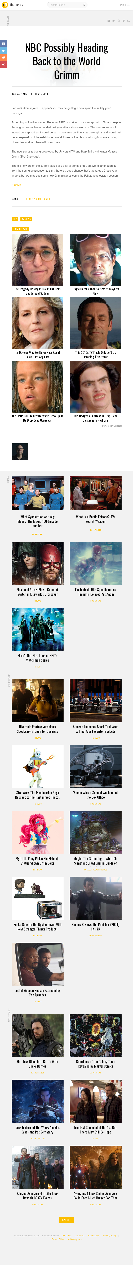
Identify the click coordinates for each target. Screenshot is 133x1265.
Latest (66, 1219)
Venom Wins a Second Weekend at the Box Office (95, 795)
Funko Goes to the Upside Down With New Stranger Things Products (37, 927)
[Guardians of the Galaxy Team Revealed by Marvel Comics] (96, 1035)
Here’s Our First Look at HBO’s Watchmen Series (37, 658)
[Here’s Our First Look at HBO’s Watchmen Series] (38, 629)
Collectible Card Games (95, 870)
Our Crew (66, 1235)
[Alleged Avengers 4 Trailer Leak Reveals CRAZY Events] (38, 1167)
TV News (38, 667)
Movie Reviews (95, 935)
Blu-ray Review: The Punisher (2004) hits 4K (95, 927)
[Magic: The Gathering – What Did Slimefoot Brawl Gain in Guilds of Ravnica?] (96, 832)
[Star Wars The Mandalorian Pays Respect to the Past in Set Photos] (38, 766)
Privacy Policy (109, 1235)
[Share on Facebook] (3, 43)
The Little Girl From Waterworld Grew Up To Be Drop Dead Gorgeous (37, 417)
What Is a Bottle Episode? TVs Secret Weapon (95, 518)
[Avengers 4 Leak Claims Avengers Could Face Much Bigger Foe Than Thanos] (96, 1167)
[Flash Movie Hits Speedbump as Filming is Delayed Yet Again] (96, 563)
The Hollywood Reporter (37, 199)
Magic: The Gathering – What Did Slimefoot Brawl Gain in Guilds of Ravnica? (95, 863)
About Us (79, 1235)
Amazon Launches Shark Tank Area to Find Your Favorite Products (95, 729)
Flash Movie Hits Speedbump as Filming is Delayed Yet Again (95, 592)
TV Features (37, 534)
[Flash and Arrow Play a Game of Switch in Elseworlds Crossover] (38, 563)
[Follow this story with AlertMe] (3, 64)
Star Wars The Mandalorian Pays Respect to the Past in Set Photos (37, 795)
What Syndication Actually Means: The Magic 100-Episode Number (37, 521)
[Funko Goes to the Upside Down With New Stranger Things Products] (38, 898)
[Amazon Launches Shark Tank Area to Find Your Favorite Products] (96, 700)
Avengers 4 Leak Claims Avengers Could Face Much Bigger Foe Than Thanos (95, 1198)
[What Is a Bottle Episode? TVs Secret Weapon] (96, 493)
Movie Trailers (37, 1138)
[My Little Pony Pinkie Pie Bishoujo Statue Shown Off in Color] (38, 832)
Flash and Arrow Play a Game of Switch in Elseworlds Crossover (37, 592)
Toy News (37, 870)
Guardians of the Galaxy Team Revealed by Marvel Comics (95, 1064)
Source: (16, 199)
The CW (37, 601)
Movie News (95, 601)
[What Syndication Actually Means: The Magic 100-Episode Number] (38, 493)
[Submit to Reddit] (3, 57)
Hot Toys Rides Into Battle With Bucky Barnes (37, 1064)
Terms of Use (58, 1239)
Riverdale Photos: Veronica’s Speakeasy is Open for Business (37, 729)
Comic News (95, 1073)
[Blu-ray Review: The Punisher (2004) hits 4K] (96, 898)
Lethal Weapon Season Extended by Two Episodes (37, 992)
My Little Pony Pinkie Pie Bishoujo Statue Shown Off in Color (37, 861)
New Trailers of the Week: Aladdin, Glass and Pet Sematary (37, 1130)
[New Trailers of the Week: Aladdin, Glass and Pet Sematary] (38, 1101)
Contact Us (93, 1235)
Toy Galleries (37, 1073)
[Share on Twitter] (3, 50)
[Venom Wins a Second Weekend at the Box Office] (96, 766)
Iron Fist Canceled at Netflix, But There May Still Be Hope (95, 1130)
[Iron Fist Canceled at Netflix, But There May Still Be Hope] (96, 1101)
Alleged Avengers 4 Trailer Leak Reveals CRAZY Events (37, 1195)
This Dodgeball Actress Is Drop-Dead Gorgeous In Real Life (95, 417)
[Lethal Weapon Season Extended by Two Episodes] (38, 964)
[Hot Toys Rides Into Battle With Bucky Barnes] (38, 1035)
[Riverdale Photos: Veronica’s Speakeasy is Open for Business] (38, 700)
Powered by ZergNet (112, 426)
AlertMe (16, 185)
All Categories (75, 1239)
